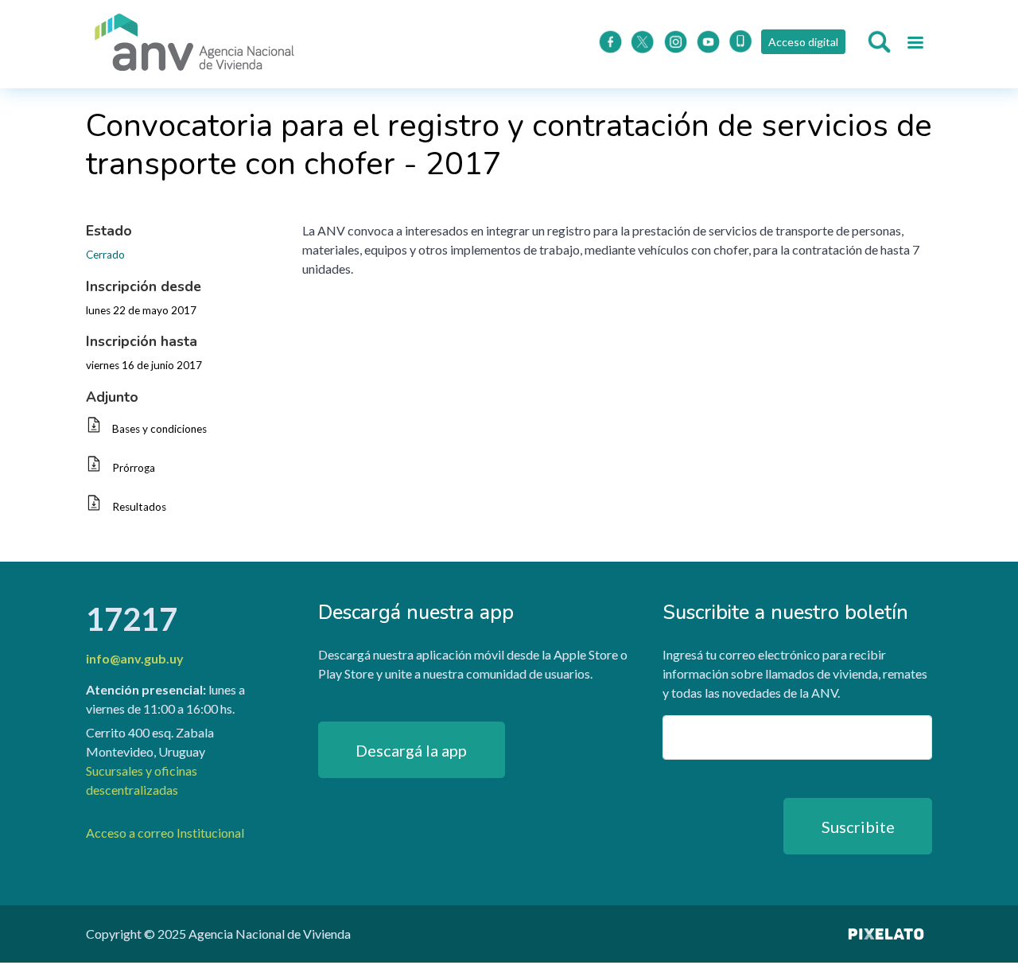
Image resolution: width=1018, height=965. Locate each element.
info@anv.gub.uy (135, 658)
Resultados (139, 506)
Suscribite (858, 826)
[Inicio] (195, 44)
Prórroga (133, 467)
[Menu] (914, 44)
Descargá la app (411, 750)
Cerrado (105, 254)
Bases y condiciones (159, 428)
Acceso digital (803, 42)
